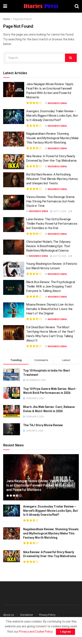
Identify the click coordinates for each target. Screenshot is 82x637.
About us (8, 614)
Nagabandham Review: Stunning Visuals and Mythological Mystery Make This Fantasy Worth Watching (52, 138)
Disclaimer (26, 614)
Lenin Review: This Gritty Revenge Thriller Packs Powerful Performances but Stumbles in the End (51, 223)
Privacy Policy (47, 614)
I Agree (65, 631)
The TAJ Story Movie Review (43, 425)
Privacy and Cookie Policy (36, 631)
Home (6, 19)
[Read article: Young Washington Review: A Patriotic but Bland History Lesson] (13, 269)
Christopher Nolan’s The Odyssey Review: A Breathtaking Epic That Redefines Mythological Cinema (48, 246)
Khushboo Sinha (57, 103)
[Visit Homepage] (41, 6)
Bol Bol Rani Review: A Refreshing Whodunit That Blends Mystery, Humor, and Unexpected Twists (52, 179)
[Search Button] (77, 6)
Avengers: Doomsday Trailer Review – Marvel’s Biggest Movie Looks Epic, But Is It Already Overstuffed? (52, 115)
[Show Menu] (5, 6)
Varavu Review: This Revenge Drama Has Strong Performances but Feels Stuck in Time (50, 201)
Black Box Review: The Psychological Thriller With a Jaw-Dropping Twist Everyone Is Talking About (50, 286)
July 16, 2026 (59, 256)
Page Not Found (22, 19)
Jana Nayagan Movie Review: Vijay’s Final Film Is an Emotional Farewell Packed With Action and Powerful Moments (40, 485)
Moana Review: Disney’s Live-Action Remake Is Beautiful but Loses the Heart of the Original (50, 309)
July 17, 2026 (59, 211)
